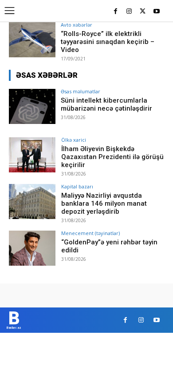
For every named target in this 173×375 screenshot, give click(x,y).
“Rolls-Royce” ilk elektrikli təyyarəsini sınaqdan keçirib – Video (107, 42)
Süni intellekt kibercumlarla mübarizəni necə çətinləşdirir (106, 104)
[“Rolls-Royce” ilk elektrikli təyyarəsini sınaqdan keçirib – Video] (32, 39)
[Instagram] (129, 12)
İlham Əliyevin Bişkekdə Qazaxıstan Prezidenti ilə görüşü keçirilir (112, 157)
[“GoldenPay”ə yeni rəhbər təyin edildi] (32, 248)
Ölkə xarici (73, 139)
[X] (142, 12)
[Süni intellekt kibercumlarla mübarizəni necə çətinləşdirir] (32, 106)
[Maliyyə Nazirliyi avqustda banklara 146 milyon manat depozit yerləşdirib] (32, 201)
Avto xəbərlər (76, 24)
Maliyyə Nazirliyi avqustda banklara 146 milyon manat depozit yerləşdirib (104, 203)
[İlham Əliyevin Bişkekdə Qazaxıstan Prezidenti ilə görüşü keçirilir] (32, 154)
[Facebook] (115, 12)
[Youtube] (156, 12)
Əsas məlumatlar (80, 91)
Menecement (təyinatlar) (90, 233)
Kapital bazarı (77, 186)
